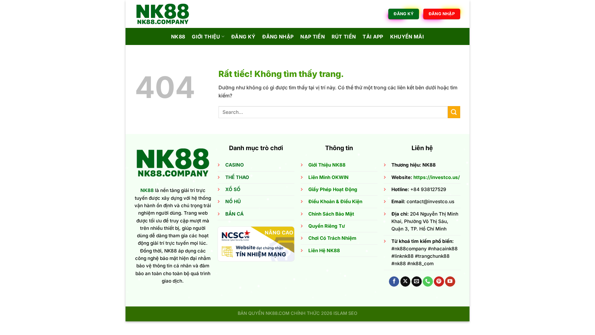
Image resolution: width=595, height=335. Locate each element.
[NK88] (166, 14)
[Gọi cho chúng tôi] (428, 281)
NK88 (178, 37)
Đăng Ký (243, 37)
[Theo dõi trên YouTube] (450, 281)
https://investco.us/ (436, 177)
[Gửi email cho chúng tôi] (417, 281)
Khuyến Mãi (407, 37)
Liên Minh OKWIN (328, 177)
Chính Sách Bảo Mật (331, 214)
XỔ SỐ (232, 189)
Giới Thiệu (206, 37)
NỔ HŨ (233, 201)
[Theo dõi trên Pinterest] (439, 281)
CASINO (234, 165)
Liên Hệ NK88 (324, 250)
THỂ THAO (237, 177)
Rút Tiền (344, 37)
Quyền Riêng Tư (326, 226)
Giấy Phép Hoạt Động (332, 189)
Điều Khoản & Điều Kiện (335, 201)
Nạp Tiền (312, 37)
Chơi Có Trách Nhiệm (332, 238)
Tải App (373, 37)
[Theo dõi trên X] (405, 281)
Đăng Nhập (277, 37)
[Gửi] (454, 112)
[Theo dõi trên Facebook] (394, 281)
